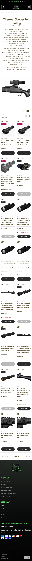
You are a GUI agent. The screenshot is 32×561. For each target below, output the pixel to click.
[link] (6, 456)
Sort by (3, 115)
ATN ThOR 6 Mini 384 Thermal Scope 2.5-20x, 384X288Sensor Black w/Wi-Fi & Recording (24, 221)
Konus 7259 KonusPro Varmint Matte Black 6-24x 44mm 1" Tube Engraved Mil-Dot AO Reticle (23, 393)
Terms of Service (4, 558)
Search (2, 549)
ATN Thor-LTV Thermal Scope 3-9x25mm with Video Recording (7, 348)
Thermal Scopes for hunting (11, 12)
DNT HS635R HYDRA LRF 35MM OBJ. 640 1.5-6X (24, 435)
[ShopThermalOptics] (16, 7)
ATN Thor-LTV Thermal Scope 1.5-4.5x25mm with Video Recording (23, 305)
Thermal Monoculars (6, 487)
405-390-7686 (23, 1)
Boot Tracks (4, 511)
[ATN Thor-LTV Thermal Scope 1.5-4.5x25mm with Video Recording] (24, 292)
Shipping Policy (4, 556)
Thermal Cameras (5, 481)
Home (3, 12)
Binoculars (3, 484)
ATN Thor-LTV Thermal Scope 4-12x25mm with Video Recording (7, 391)
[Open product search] (3, 7)
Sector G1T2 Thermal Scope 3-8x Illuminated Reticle (23, 180)
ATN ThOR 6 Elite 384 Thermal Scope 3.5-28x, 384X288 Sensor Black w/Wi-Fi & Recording (8, 306)
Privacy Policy (4, 554)
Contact (3, 514)
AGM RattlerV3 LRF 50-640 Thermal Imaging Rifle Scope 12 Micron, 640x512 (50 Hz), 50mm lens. (7, 181)
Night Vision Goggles (6, 490)
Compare (23, 111)
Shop (2, 508)
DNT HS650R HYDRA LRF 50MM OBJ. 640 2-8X (7, 435)
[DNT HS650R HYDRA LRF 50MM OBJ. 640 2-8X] (8, 422)
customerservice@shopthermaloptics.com (16, 531)
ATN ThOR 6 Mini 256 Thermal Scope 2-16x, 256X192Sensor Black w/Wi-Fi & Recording (23, 264)
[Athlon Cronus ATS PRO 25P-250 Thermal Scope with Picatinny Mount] (24, 130)
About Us (3, 517)
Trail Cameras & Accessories (8, 493)
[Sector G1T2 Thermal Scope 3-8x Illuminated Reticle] (24, 166)
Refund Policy (4, 552)
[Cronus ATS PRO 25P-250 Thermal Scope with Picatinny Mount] (8, 130)
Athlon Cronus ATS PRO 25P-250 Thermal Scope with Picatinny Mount (24, 143)
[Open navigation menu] (29, 7)
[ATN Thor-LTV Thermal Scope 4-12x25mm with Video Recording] (8, 377)
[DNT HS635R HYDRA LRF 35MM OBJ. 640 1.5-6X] (24, 422)
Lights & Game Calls (6, 496)
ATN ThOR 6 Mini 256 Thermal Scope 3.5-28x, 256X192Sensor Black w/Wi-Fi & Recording (8, 221)
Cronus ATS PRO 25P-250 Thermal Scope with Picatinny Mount (7, 143)
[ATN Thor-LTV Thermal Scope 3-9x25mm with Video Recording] (8, 335)
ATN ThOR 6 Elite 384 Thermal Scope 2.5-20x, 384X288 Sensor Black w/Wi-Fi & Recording (24, 349)
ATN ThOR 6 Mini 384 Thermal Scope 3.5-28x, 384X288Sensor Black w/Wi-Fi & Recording (8, 264)
